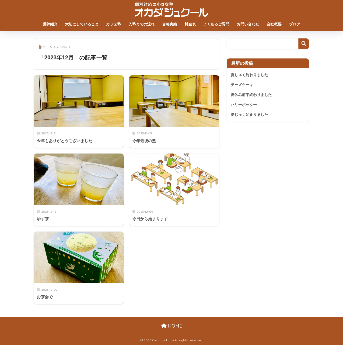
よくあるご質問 (216, 24)
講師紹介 (50, 24)
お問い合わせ (248, 24)
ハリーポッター (244, 105)
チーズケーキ (242, 85)
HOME (174, 326)
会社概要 (274, 24)
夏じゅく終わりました (249, 75)
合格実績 (169, 24)
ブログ (294, 24)
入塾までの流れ (142, 24)
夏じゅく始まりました (249, 114)
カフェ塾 (113, 24)
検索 (303, 43)
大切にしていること (82, 24)
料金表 (190, 24)
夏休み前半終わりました (251, 95)
